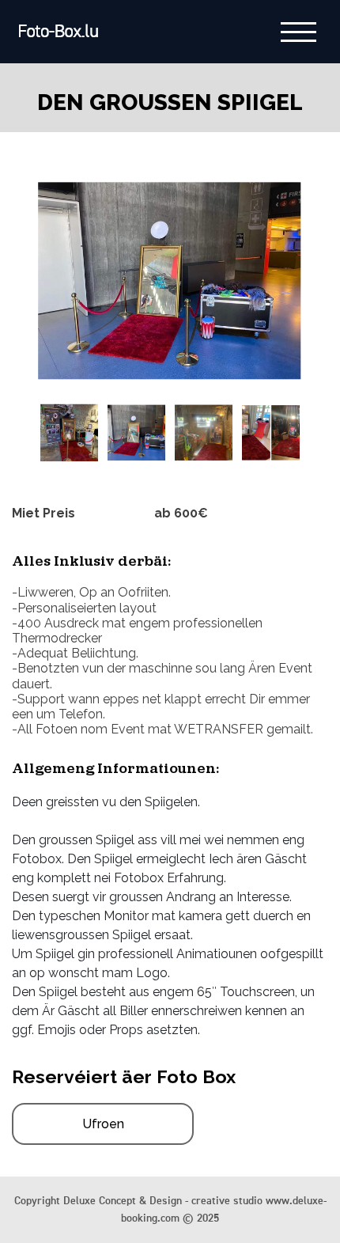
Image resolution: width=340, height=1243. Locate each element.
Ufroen (103, 1123)
